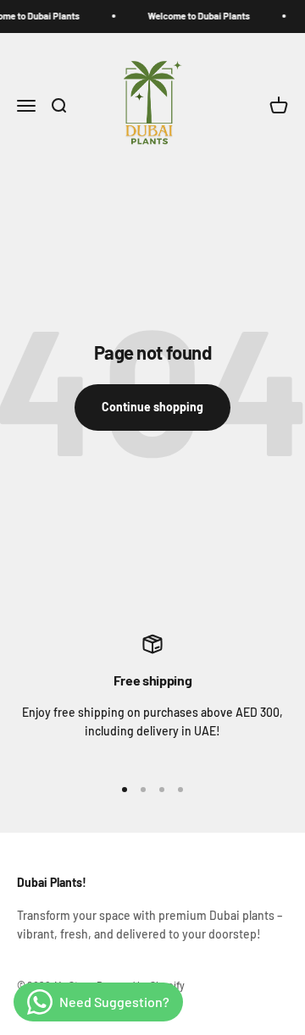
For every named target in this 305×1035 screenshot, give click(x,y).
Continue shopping (152, 406)
